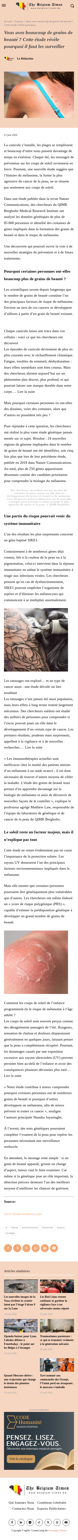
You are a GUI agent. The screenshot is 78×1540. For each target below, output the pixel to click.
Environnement (30, 1227)
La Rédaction (25, 58)
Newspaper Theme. (57, 1530)
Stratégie (10, 1232)
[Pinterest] (26, 1248)
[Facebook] (8, 1248)
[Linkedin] (45, 1248)
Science (19, 21)
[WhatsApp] (36, 1248)
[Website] (57, 1522)
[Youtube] (66, 1522)
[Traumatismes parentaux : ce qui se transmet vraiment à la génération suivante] (57, 1325)
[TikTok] (39, 1522)
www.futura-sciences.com (23, 1214)
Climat (14, 1227)
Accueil (8, 21)
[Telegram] (54, 1248)
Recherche (47, 1227)
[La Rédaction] (10, 59)
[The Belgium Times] (39, 6)
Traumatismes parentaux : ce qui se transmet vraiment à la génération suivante (57, 1340)
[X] (17, 1248)
